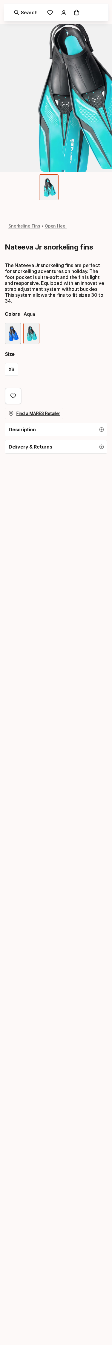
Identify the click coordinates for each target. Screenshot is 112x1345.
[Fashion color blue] (13, 333)
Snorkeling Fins (24, 225)
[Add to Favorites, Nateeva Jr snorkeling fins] (13, 396)
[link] (50, 12)
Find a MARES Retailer (38, 413)
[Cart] (77, 12)
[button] (56, 429)
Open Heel (56, 225)
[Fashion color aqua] (31, 333)
